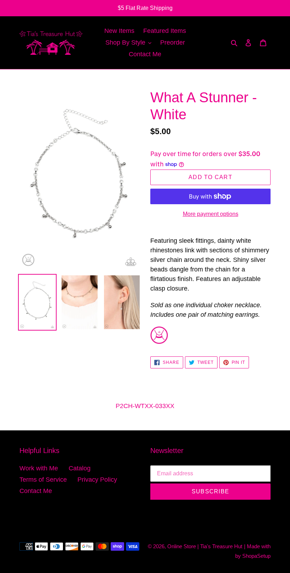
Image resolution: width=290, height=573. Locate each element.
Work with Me (38, 468)
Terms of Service (43, 479)
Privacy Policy (97, 479)
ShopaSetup (256, 556)
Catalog (80, 468)
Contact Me (35, 490)
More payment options (210, 214)
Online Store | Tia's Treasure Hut (204, 546)
